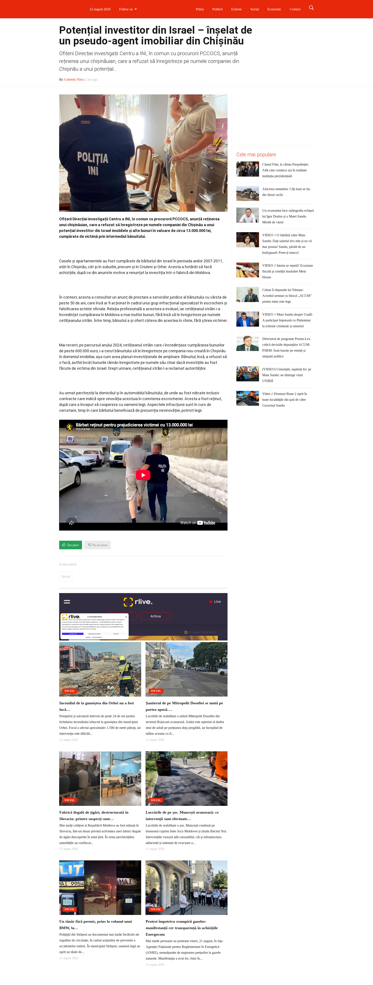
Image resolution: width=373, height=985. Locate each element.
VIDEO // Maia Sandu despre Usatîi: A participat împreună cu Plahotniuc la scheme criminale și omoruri (287, 320)
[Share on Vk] (121, 566)
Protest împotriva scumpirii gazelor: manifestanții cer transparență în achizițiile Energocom (182, 957)
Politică (217, 9)
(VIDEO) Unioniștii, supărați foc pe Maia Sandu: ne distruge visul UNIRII (286, 375)
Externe (236, 9)
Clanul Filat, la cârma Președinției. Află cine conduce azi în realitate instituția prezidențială (285, 170)
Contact (295, 9)
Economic (274, 9)
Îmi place (72, 545)
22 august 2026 (118, 9)
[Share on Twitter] (132, 566)
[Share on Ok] (110, 566)
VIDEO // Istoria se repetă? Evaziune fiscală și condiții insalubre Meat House (287, 271)
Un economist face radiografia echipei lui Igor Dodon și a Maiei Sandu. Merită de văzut (288, 216)
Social (254, 9)
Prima (200, 9)
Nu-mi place (99, 545)
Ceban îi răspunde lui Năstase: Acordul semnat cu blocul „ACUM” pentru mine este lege (287, 295)
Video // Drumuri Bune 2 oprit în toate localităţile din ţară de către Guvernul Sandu (284, 399)
